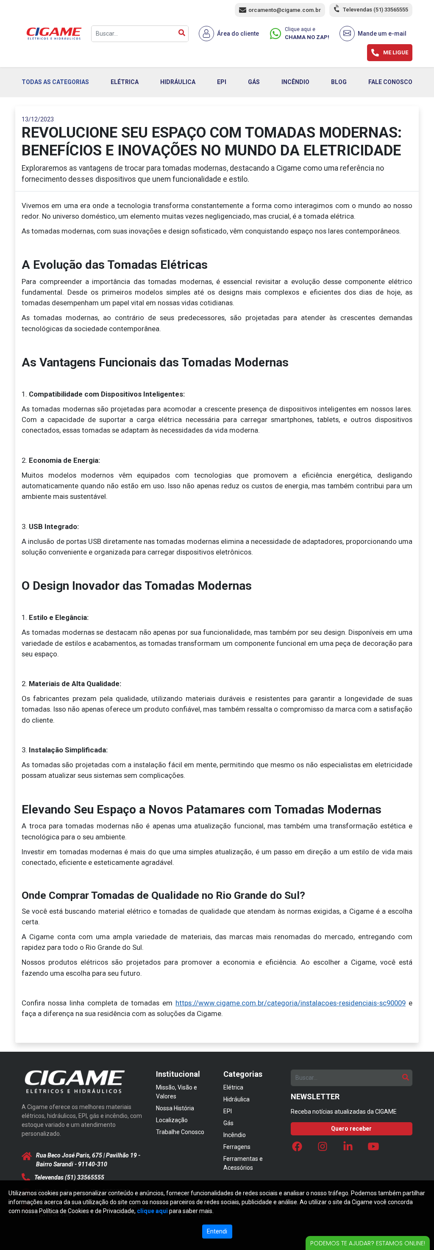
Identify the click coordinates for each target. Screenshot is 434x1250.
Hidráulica (236, 1099)
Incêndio (234, 1135)
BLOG (339, 82)
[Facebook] (297, 1149)
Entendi (217, 1231)
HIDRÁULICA (177, 82)
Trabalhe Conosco (180, 1132)
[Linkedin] (348, 1149)
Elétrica (233, 1087)
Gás (228, 1123)
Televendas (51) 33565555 (375, 9)
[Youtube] (373, 1149)
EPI (221, 82)
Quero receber (351, 1128)
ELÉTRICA (125, 82)
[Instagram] (322, 1149)
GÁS (254, 82)
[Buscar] (182, 34)
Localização (172, 1120)
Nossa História (175, 1108)
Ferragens (236, 1146)
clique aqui (152, 1211)
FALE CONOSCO (390, 82)
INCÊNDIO (295, 82)
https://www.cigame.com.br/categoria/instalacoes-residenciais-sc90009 (290, 1003)
